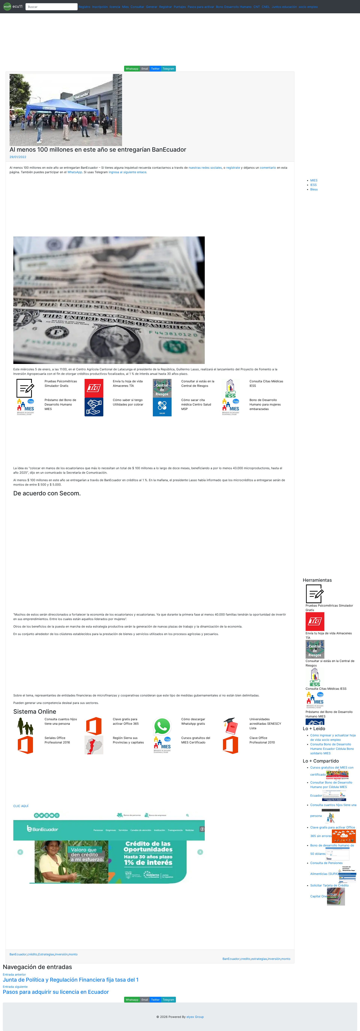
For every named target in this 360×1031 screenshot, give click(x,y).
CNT (257, 7)
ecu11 (16, 6)
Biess (314, 189)
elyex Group (195, 1017)
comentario (267, 167)
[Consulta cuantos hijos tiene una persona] (331, 816)
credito (245, 959)
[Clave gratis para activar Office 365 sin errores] (344, 836)
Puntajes (180, 7)
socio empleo (308, 7)
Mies (125, 7)
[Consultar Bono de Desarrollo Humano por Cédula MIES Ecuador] (334, 796)
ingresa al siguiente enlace (127, 172)
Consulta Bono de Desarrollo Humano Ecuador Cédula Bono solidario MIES (332, 748)
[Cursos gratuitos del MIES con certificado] (338, 775)
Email (145, 68)
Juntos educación (284, 7)
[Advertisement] (112, 39)
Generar (151, 7)
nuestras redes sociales (205, 167)
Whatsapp (132, 68)
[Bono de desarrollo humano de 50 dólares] (338, 854)
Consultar (137, 7)
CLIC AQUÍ (20, 806)
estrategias (259, 959)
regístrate (232, 167)
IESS (313, 185)
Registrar (165, 7)
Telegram (168, 68)
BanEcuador (18, 954)
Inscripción (100, 7)
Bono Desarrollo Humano (234, 7)
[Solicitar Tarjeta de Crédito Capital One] (336, 896)
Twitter (155, 68)
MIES (313, 180)
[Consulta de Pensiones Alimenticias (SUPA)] (347, 874)
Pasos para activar (201, 7)
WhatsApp (75, 172)
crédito (32, 954)
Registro (84, 7)
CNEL (266, 7)
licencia (115, 7)
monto (73, 954)
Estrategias (46, 954)
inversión (61, 954)
